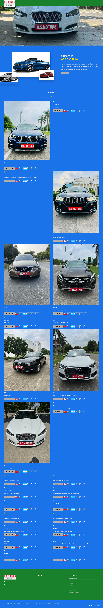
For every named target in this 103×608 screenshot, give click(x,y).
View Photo (9, 168)
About (80, 3)
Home (73, 3)
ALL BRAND (88, 3)
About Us (65, 73)
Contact (96, 3)
